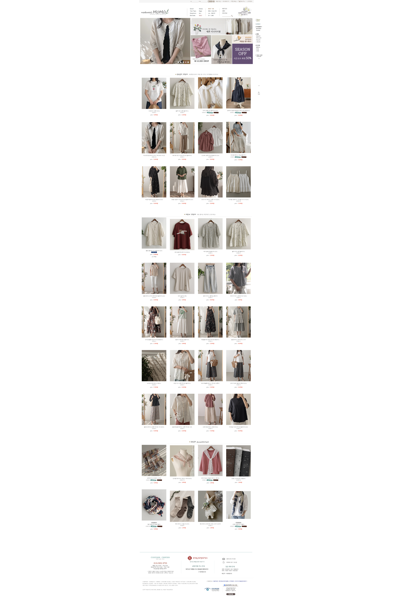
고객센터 (231, 581)
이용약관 (215, 581)
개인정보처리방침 (223, 581)
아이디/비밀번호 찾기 (241, 581)
